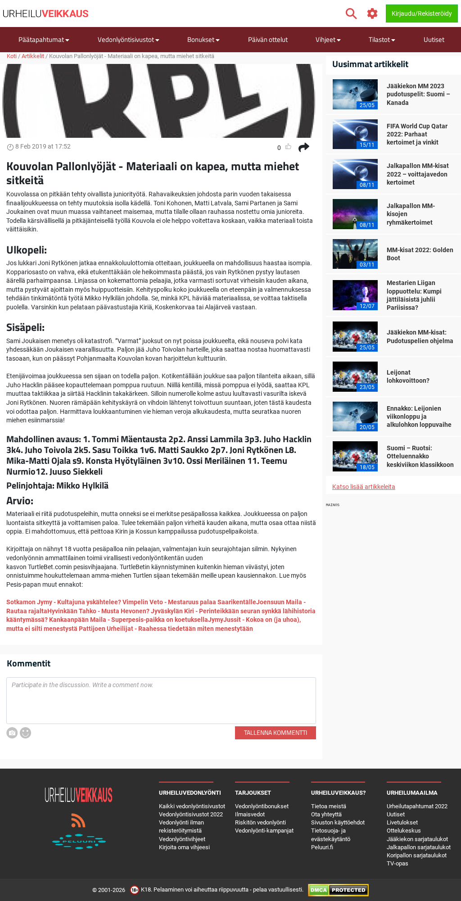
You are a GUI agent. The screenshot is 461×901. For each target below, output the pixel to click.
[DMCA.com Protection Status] (338, 890)
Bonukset (201, 39)
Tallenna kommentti (275, 732)
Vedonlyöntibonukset (262, 806)
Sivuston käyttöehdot (338, 822)
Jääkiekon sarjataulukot (417, 839)
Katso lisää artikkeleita (363, 486)
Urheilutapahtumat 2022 (417, 806)
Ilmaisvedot (250, 814)
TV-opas (397, 863)
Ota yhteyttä (326, 814)
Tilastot (380, 39)
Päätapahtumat (41, 39)
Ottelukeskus (404, 830)
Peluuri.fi (322, 847)
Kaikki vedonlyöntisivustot (192, 806)
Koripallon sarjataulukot (417, 855)
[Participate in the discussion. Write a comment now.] (161, 700)
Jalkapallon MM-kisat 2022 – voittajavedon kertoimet (418, 174)
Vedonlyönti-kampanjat (264, 830)
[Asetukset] (372, 13)
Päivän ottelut (268, 39)
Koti (12, 56)
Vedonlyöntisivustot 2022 (191, 814)
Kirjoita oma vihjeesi (184, 847)
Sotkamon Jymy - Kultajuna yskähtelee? (63, 602)
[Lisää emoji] (25, 732)
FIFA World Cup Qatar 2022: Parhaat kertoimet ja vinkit (417, 134)
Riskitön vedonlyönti (260, 822)
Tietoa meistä (328, 806)
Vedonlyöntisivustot (126, 39)
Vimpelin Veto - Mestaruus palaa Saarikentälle (189, 602)
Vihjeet (326, 39)
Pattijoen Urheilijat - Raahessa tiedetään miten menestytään (166, 628)
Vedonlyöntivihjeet (182, 839)
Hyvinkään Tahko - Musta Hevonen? (99, 611)
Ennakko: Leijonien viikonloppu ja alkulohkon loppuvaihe (419, 416)
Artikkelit (33, 56)
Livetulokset (402, 822)
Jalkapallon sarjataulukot (419, 847)
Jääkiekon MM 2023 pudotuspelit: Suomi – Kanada (418, 94)
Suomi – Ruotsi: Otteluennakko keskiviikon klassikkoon (420, 456)
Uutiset (434, 39)
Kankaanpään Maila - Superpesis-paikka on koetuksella (128, 619)
